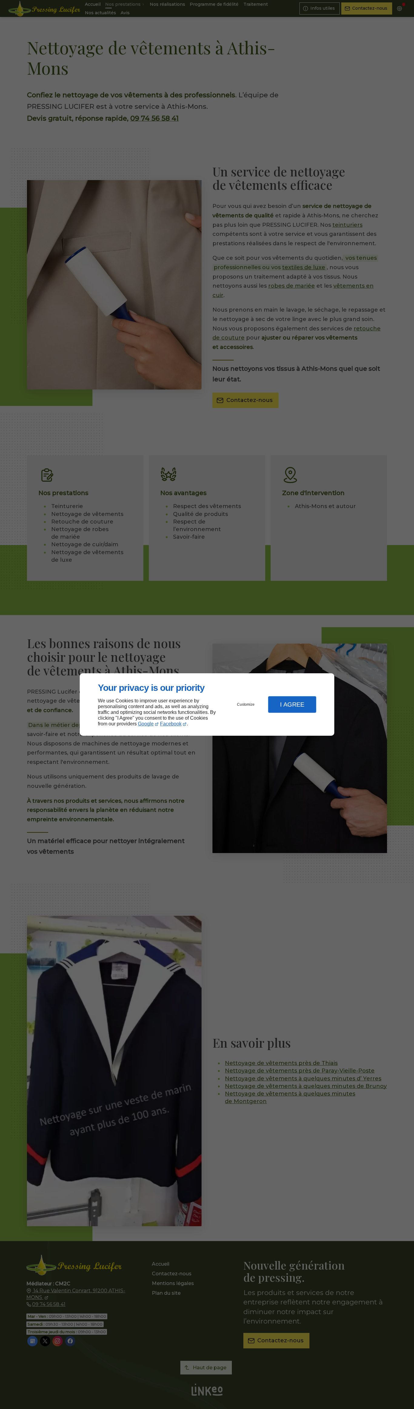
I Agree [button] (292, 704)
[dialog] (207, 704)
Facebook (171, 723)
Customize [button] (246, 704)
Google (146, 723)
